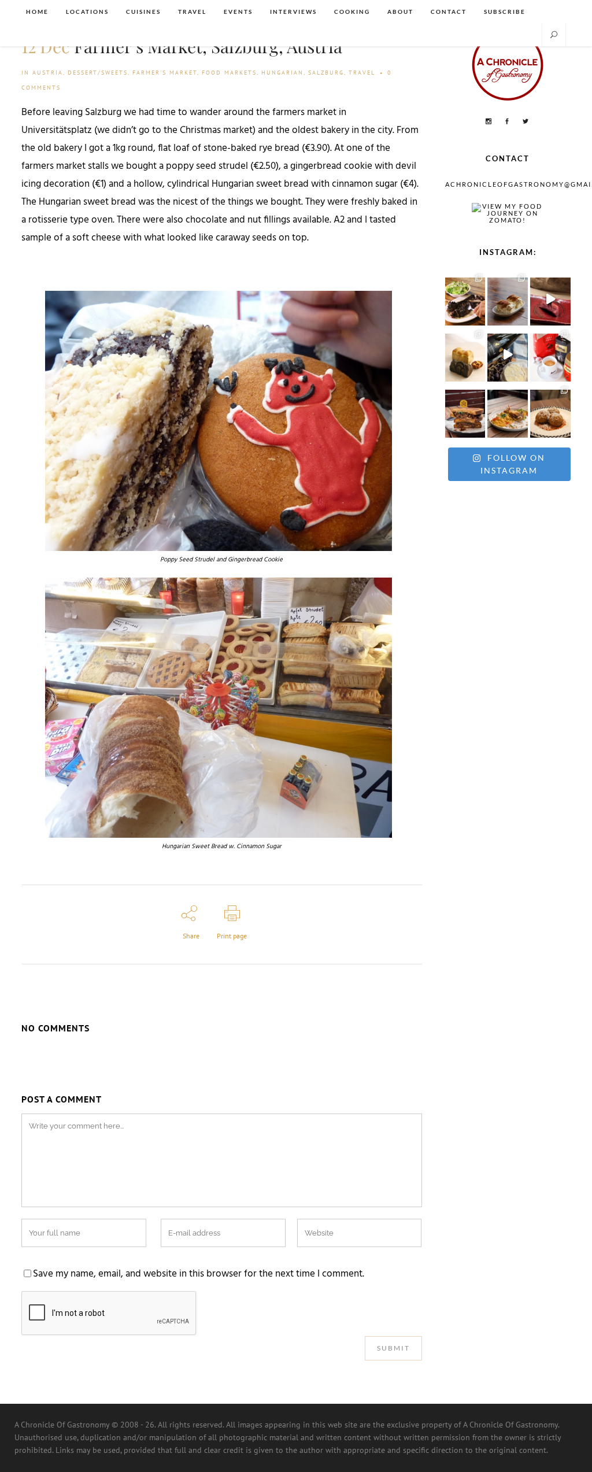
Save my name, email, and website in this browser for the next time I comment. (198, 1274)
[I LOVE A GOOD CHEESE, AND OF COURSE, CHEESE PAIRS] (507, 355)
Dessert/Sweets (98, 72)
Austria (47, 72)
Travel (362, 72)
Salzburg (326, 72)
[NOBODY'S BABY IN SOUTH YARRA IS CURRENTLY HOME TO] (507, 299)
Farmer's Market (164, 72)
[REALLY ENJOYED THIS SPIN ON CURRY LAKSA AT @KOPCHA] (507, 411)
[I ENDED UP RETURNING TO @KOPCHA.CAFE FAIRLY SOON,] (465, 411)
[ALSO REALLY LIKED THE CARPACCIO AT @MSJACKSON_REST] (550, 411)
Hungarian (282, 72)
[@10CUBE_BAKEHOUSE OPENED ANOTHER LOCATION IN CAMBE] (465, 355)
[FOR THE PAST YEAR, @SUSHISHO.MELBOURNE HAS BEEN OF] (550, 299)
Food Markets (229, 72)
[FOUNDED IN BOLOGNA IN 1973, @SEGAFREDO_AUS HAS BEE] (550, 355)
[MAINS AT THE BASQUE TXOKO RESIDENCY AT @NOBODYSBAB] (465, 299)
